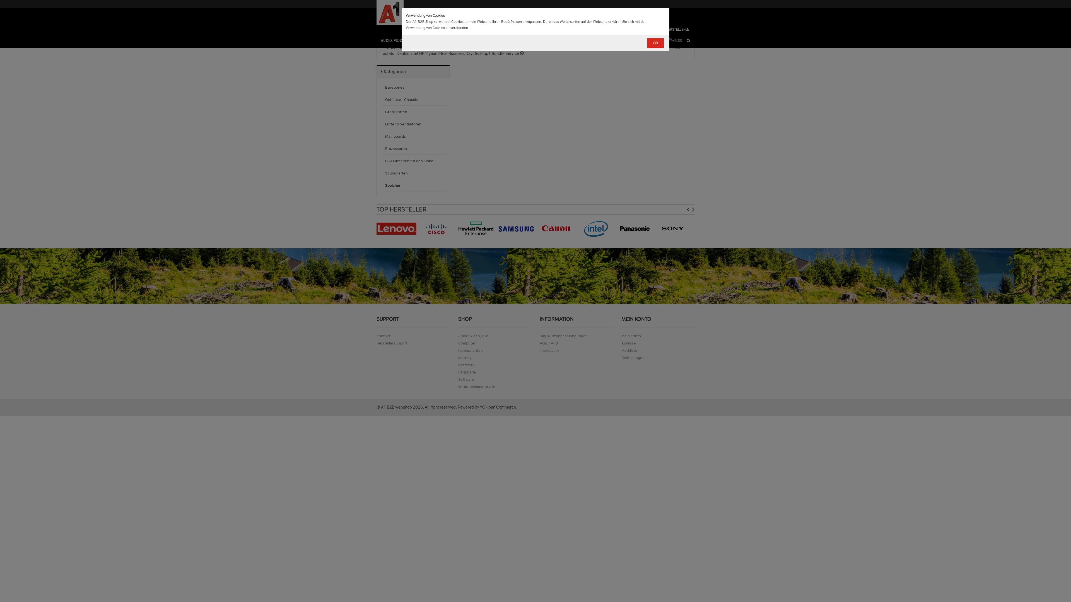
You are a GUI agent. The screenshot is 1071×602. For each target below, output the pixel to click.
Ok (655, 43)
